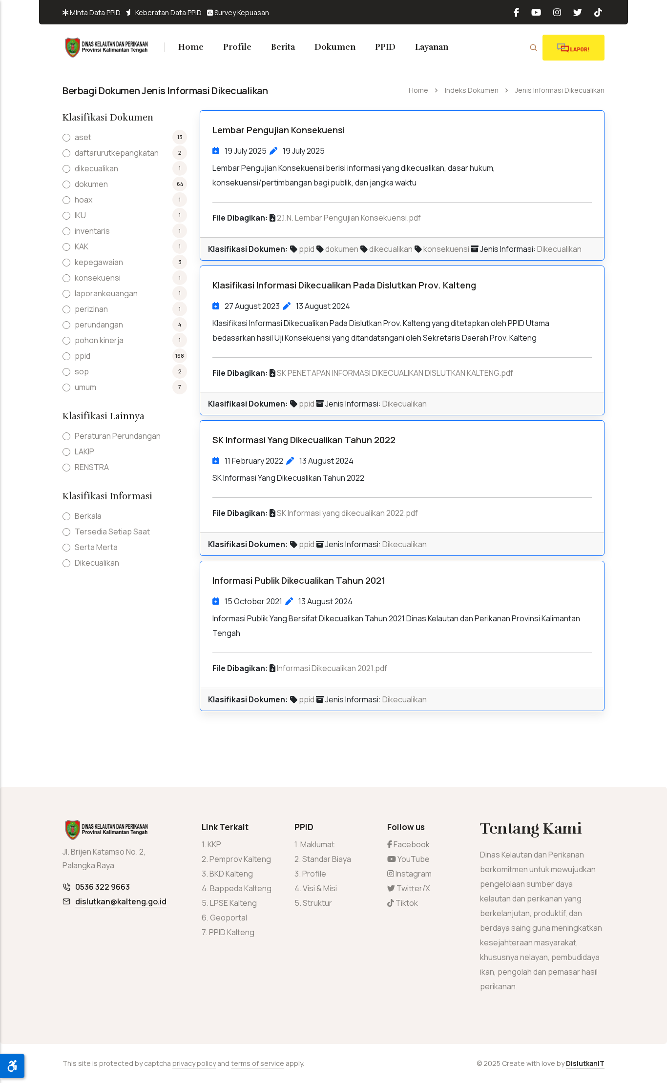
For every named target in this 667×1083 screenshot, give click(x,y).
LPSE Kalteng (233, 903)
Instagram (413, 873)
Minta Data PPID (94, 12)
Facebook (411, 844)
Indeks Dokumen (472, 90)
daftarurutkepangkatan (117, 152)
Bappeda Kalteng (240, 888)
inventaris (92, 230)
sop (82, 371)
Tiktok (406, 903)
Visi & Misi (320, 888)
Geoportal (228, 917)
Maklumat (317, 844)
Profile (237, 47)
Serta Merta (96, 547)
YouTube (413, 859)
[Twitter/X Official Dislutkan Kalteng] (573, 12)
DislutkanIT (585, 1063)
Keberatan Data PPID (168, 12)
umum (85, 387)
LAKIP (84, 451)
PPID (385, 47)
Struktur (317, 903)
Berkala (88, 516)
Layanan (431, 47)
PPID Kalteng (231, 932)
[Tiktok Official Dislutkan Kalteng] (594, 12)
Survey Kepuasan (241, 12)
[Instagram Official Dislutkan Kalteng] (553, 12)
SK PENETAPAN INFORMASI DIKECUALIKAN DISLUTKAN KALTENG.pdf (395, 373)
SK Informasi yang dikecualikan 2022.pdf (347, 513)
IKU (80, 215)
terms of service (257, 1063)
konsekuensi (446, 249)
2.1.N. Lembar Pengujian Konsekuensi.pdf (349, 217)
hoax (83, 199)
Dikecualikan (559, 249)
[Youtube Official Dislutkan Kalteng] (532, 12)
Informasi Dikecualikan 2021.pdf (332, 668)
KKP (214, 844)
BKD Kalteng (231, 873)
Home (191, 47)
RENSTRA (92, 467)
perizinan (91, 309)
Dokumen (334, 47)
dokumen (341, 249)
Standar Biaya (326, 859)
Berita (283, 47)
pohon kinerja (99, 340)
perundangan (99, 324)
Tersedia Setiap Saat (112, 531)
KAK (81, 246)
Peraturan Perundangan (118, 435)
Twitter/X (412, 888)
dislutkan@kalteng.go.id (121, 901)
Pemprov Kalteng (240, 859)
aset (83, 137)
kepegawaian (99, 262)
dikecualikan (391, 249)
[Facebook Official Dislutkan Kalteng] (517, 12)
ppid (306, 249)
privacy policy (194, 1063)
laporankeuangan (106, 293)
